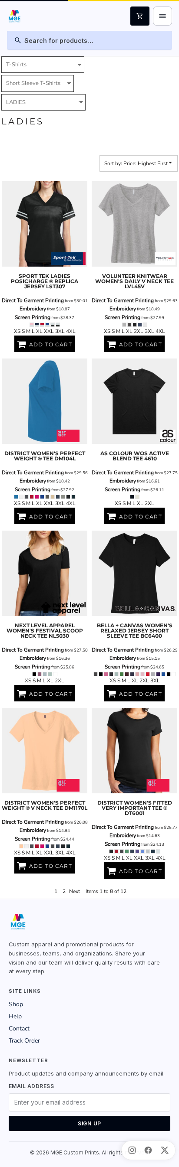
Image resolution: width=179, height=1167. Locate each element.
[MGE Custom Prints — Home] (14, 16)
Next (74, 891)
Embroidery (33, 308)
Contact (19, 1028)
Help (15, 1016)
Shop (16, 1004)
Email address (31, 1086)
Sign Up (89, 1123)
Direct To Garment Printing (33, 300)
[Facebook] (148, 1150)
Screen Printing (32, 317)
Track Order (24, 1041)
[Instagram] (132, 1150)
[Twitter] (165, 1150)
